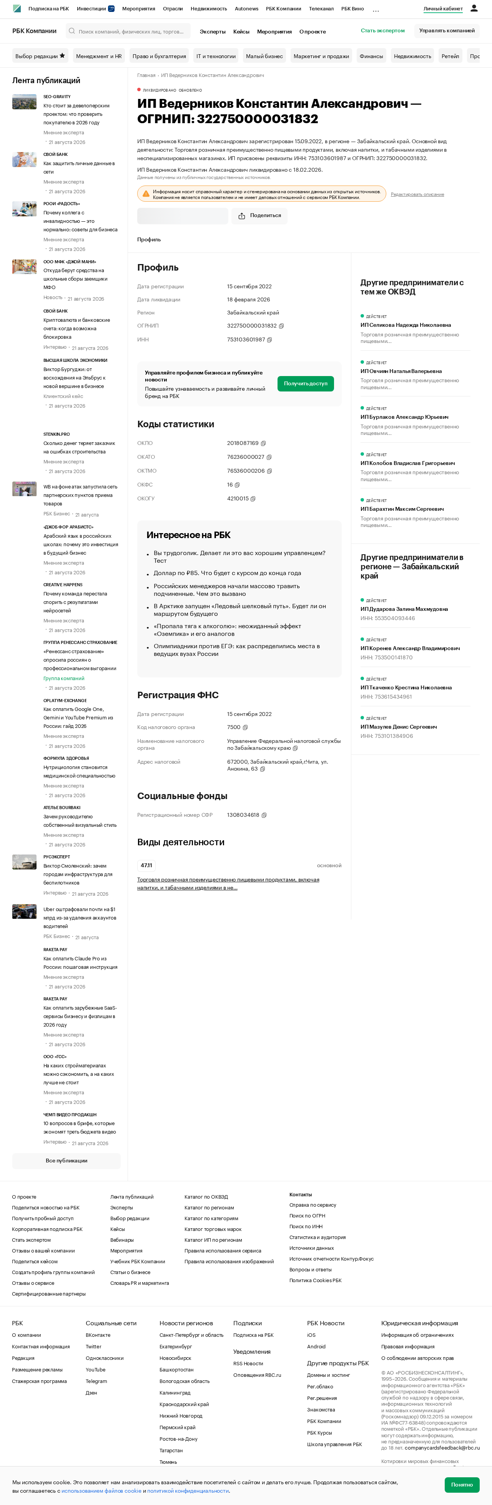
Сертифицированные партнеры (49, 1293)
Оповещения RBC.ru (257, 1374)
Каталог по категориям (211, 1217)
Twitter (93, 1345)
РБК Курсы (319, 1432)
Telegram (96, 1380)
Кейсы (241, 32)
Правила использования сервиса (222, 1250)
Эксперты (212, 32)
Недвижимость (209, 8)
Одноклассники (104, 1357)
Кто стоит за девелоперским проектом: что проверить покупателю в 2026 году (76, 113)
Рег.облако (320, 1386)
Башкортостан (177, 1369)
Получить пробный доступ (42, 1217)
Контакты (300, 1194)
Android (316, 1345)
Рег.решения (322, 1397)
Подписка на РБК (48, 8)
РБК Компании (283, 8)
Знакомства (321, 1409)
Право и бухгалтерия (159, 55)
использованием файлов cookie (101, 1490)
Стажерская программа (39, 1380)
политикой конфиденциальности (187, 1490)
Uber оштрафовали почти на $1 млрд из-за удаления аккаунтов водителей (79, 917)
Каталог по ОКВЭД (206, 1196)
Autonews (246, 8)
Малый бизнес (264, 55)
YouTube (96, 1369)
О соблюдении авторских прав (417, 1357)
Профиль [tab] (149, 239)
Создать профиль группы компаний (53, 1271)
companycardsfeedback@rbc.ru (442, 1447)
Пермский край (177, 1426)
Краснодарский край (184, 1403)
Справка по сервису (312, 1204)
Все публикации (66, 1161)
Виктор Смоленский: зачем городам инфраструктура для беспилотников (78, 873)
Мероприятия (138, 8)
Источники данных (311, 1247)
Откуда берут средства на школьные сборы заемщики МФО (75, 278)
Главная (146, 74)
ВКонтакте (98, 1334)
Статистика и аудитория (317, 1236)
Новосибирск (175, 1357)
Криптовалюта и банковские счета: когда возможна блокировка (76, 327)
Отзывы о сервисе (33, 1282)
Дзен (91, 1392)
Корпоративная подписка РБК (47, 1228)
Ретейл (450, 55)
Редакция (23, 1357)
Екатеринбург (176, 1345)
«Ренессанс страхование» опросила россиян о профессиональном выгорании (79, 659)
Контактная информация (41, 1345)
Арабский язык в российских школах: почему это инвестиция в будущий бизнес (80, 543)
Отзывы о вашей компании (43, 1250)
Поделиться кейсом (35, 1260)
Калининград (175, 1392)
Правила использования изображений (229, 1260)
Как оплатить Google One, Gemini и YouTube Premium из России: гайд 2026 (78, 716)
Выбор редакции (36, 55)
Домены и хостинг (328, 1374)
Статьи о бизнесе (130, 1271)
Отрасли (173, 8)
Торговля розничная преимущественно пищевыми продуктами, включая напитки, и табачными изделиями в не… (228, 883)
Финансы (371, 55)
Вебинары (122, 1239)
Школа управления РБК (334, 1443)
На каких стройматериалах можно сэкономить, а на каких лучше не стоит (78, 1073)
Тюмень (168, 1461)
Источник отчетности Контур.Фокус (331, 1258)
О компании (26, 1334)
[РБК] (17, 8)
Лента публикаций (46, 81)
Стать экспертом (383, 30)
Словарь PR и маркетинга (139, 1282)
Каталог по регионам (209, 1207)
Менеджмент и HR (99, 55)
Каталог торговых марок (213, 1228)
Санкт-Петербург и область (191, 1334)
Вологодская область (184, 1380)
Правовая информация (408, 1345)
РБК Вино (352, 8)
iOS (311, 1334)
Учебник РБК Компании (137, 1260)
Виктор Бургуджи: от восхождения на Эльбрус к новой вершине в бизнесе (74, 377)
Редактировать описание (417, 193)
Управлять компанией (447, 30)
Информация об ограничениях (417, 1334)
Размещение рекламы (37, 1369)
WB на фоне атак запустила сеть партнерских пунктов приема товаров (80, 494)
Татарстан (171, 1449)
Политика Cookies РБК (315, 1279)
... (375, 7)
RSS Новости (248, 1362)
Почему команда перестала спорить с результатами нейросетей (75, 601)
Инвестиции (92, 8)
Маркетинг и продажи (321, 55)
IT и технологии (215, 55)
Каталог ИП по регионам (213, 1239)
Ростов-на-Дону (178, 1438)
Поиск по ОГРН (307, 1215)
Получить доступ (305, 383)
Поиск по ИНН (306, 1225)
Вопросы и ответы (310, 1269)
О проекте (312, 32)
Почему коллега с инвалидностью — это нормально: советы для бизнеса (80, 220)
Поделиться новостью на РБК (46, 1207)
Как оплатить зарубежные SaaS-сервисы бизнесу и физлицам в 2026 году (80, 1015)
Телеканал (321, 8)
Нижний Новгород (181, 1415)
